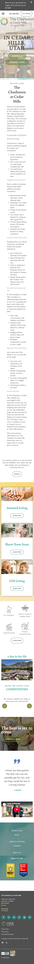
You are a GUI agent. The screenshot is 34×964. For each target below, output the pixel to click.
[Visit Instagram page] (19, 917)
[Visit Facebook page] (3, 917)
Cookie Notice (5, 957)
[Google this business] (29, 917)
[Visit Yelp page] (9, 917)
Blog (17, 835)
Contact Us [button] (17, 56)
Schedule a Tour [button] (17, 62)
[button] (31, 2)
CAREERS (17, 846)
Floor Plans (17, 831)
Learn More (17, 515)
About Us (17, 853)
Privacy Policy (5, 929)
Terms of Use (5, 932)
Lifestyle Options (17, 842)
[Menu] (3, 14)
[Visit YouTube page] (24, 917)
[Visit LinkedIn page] (14, 917)
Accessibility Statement (7, 934)
